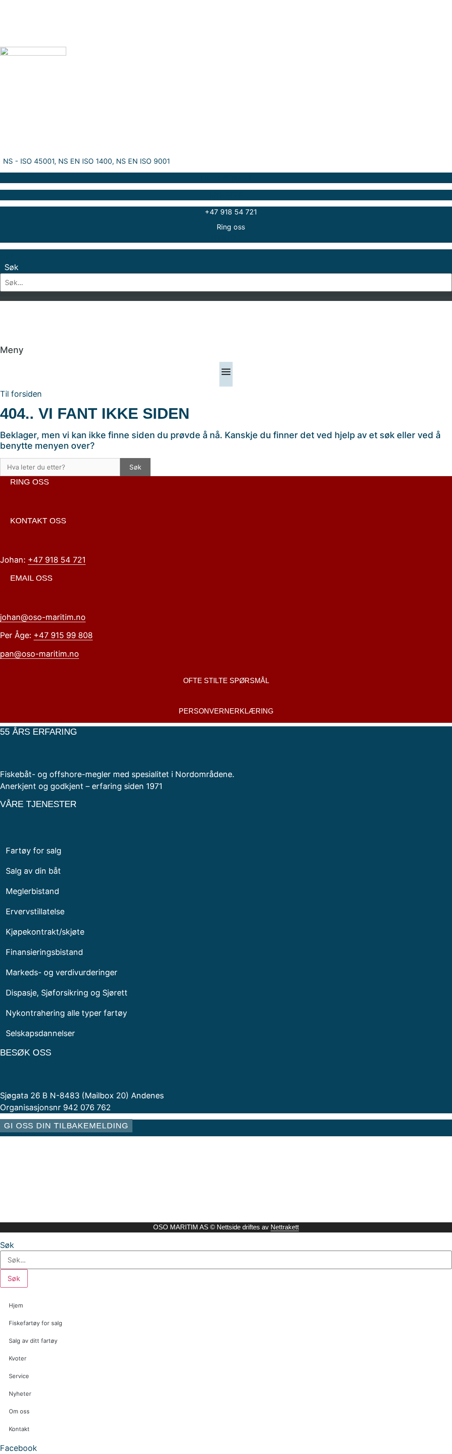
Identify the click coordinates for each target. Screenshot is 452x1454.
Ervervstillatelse (35, 911)
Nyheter (20, 1393)
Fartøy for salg (33, 850)
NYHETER (226, 195)
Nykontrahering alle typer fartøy (66, 1013)
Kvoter (17, 1358)
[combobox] (226, 1260)
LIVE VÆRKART (226, 177)
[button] (226, 294)
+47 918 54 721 (57, 559)
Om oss (19, 1411)
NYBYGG (226, 237)
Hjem (16, 1305)
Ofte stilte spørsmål (226, 680)
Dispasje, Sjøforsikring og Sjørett (67, 992)
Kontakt (19, 1428)
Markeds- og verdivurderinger (61, 972)
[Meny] (226, 374)
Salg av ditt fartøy (33, 1340)
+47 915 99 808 (63, 635)
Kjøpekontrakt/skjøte (45, 931)
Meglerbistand (32, 891)
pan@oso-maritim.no (39, 653)
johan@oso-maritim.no (43, 617)
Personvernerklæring (226, 711)
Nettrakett (285, 1227)
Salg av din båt (33, 870)
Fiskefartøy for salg (35, 1322)
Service (19, 1375)
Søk (7, 256)
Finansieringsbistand (44, 952)
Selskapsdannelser (40, 1033)
